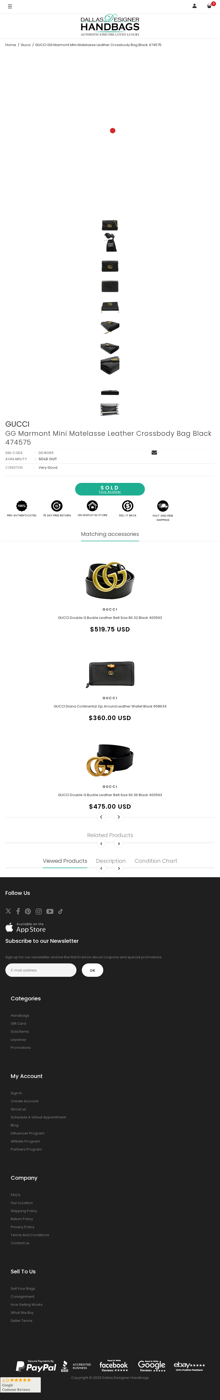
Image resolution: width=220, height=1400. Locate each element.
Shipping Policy (24, 1210)
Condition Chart (156, 861)
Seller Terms (21, 1320)
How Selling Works (27, 1304)
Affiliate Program (25, 1141)
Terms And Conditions (30, 1235)
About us (18, 1109)
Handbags (20, 1015)
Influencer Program (28, 1133)
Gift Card (18, 1023)
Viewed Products (65, 861)
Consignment (22, 1296)
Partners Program (26, 1149)
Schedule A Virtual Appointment (38, 1117)
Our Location (22, 1202)
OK (92, 970)
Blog (15, 1125)
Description (111, 861)
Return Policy (22, 1218)
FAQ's (15, 1194)
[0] (209, 6)
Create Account (24, 1101)
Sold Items (20, 1031)
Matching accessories (110, 534)
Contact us (20, 1243)
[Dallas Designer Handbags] (110, 25)
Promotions (21, 1047)
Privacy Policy (22, 1226)
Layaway (18, 1039)
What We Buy (22, 1312)
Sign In (16, 1093)
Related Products (110, 835)
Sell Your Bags (23, 1288)
